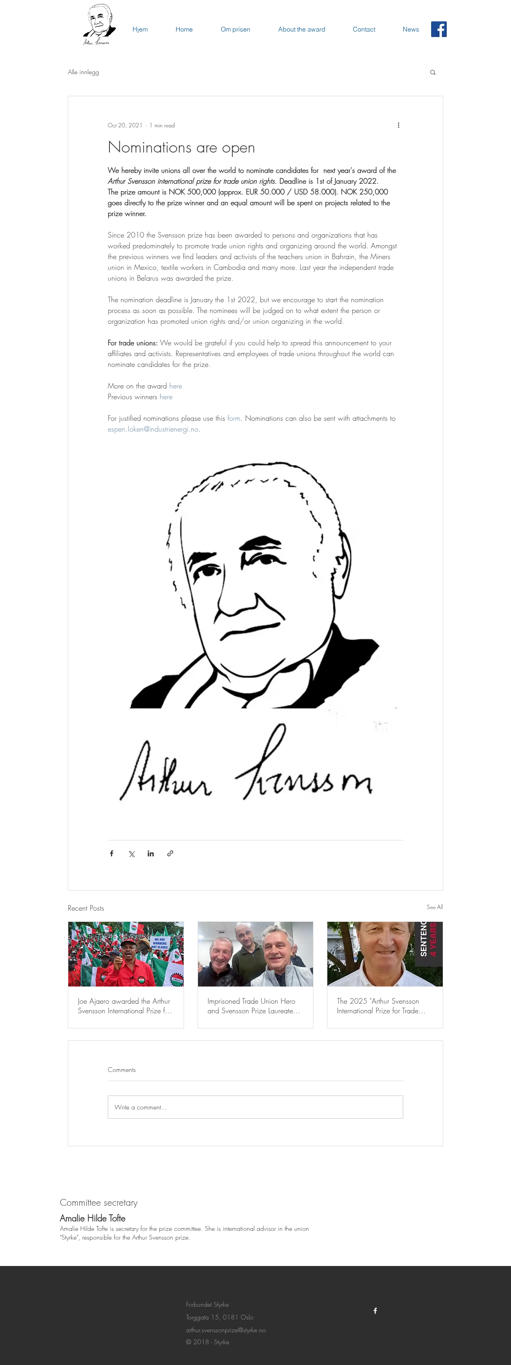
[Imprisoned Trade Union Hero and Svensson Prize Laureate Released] (255, 954)
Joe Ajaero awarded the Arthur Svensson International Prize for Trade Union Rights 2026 (124, 1005)
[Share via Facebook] (111, 853)
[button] (433, 72)
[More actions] (398, 125)
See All (435, 907)
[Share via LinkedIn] (150, 853)
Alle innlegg (83, 71)
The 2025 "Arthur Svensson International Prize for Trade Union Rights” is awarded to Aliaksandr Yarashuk (379, 1005)
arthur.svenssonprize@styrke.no (226, 1329)
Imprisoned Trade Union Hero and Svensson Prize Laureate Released (251, 1005)
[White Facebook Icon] (375, 1311)
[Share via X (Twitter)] (131, 853)
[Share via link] (170, 853)
